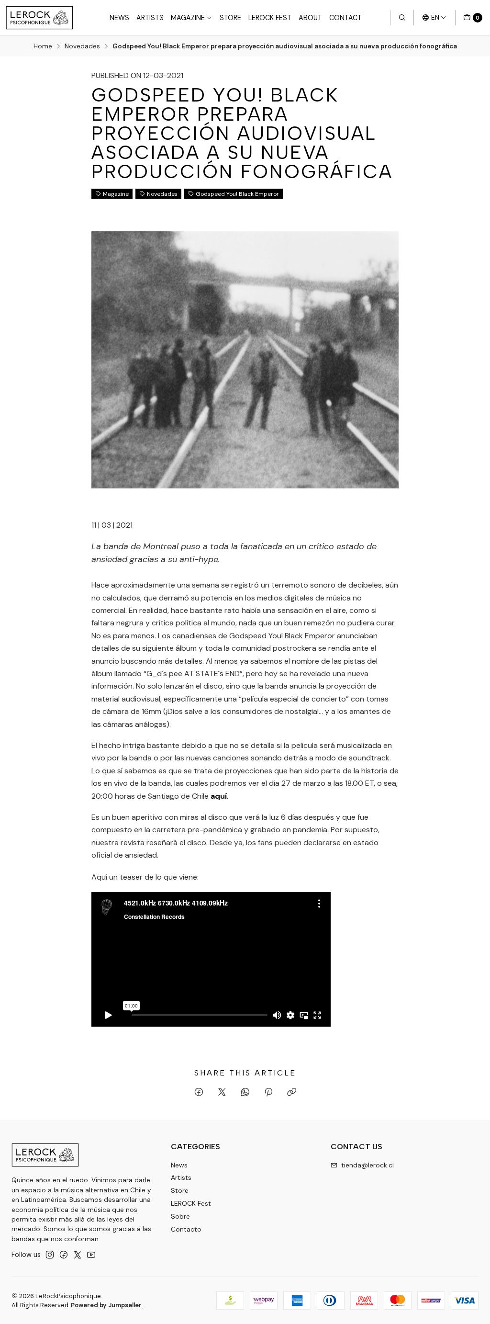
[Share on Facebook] (199, 1092)
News (119, 17)
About (310, 17)
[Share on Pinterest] (268, 1092)
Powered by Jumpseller (106, 1305)
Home (42, 46)
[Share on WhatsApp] (245, 1092)
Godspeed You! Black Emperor (237, 194)
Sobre (180, 1216)
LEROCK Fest (269, 17)
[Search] (402, 17)
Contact (345, 17)
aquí (219, 796)
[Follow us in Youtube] (91, 1254)
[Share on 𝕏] (222, 1092)
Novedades (82, 46)
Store (230, 17)
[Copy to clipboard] (292, 1092)
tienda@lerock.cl (367, 1165)
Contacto (186, 1229)
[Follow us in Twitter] (77, 1254)
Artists (150, 17)
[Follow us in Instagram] (50, 1254)
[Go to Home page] (39, 18)
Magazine (188, 17)
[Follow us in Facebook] (63, 1254)
